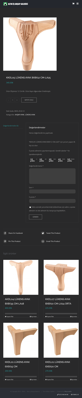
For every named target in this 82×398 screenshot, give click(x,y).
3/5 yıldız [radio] (51, 160)
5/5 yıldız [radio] (69, 160)
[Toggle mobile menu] (78, 3)
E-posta (32, 197)
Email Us (75, 394)
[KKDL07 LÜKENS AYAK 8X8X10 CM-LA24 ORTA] (61, 277)
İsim (31, 187)
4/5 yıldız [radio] (60, 160)
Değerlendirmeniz (36, 166)
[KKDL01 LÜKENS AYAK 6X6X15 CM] (20, 340)
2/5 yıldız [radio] (42, 160)
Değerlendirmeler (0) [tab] (10, 126)
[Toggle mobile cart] (73, 3)
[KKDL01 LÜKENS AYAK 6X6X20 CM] (61, 340)
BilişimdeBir (68, 391)
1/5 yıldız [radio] (32, 160)
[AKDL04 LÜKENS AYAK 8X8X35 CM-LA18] (20, 277)
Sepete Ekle (29, 100)
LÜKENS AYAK (30, 115)
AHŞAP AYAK (19, 115)
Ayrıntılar (34, 316)
